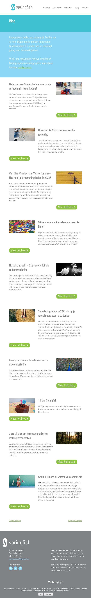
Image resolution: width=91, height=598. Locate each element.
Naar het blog (65, 115)
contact (85, 7)
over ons (68, 7)
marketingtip (24, 67)
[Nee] (88, 592)
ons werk (57, 7)
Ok (40, 594)
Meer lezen (48, 594)
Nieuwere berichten (75, 521)
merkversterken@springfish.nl (19, 559)
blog (77, 7)
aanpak (46, 7)
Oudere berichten (15, 521)
